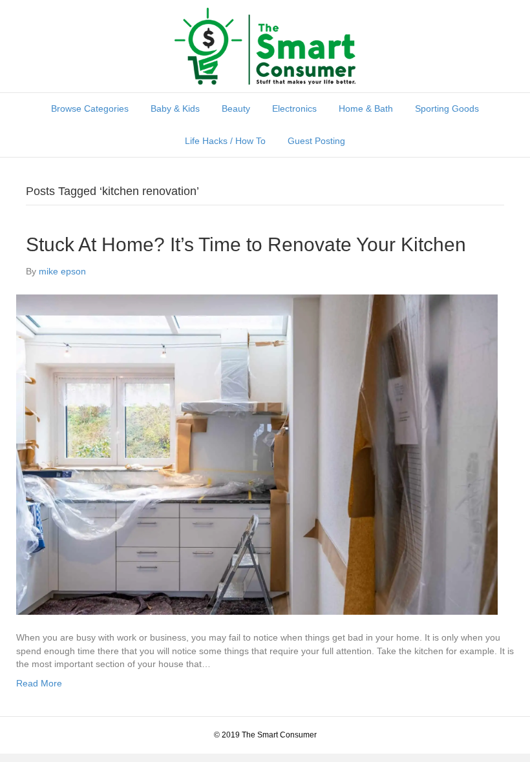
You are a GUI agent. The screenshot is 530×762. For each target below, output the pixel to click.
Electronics (294, 108)
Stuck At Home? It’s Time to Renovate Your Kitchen (246, 244)
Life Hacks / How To (225, 141)
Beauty (236, 108)
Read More (39, 683)
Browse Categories (90, 108)
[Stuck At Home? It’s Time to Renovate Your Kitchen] (257, 454)
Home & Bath (366, 108)
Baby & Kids (175, 108)
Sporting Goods (447, 108)
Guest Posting (316, 141)
